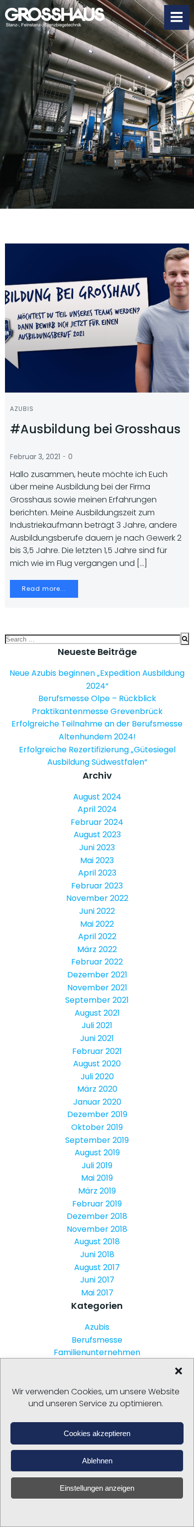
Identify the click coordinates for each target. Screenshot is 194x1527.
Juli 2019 (97, 1165)
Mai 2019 (97, 1178)
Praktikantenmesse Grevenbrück (97, 711)
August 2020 (97, 1063)
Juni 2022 (97, 911)
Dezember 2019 (97, 1114)
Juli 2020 (97, 1076)
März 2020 (97, 1089)
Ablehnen (97, 1460)
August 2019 (97, 1152)
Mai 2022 (97, 924)
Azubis (22, 408)
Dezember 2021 (97, 974)
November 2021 (97, 987)
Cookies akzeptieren (97, 1433)
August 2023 (97, 834)
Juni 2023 (97, 847)
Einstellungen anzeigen (97, 1488)
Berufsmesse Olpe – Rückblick (97, 698)
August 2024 (97, 797)
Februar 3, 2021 (35, 457)
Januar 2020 (97, 1102)
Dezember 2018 (97, 1216)
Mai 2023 (97, 860)
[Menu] (176, 17)
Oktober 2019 (97, 1127)
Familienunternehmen (97, 1352)
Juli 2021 (97, 1025)
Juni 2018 (97, 1254)
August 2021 (97, 1013)
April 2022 (97, 936)
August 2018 (97, 1241)
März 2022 (97, 949)
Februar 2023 (97, 885)
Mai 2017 (97, 1292)
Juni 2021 (97, 1038)
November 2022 (97, 898)
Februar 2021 (97, 1051)
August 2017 (97, 1267)
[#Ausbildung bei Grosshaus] (97, 317)
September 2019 (97, 1140)
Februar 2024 (97, 822)
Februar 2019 (97, 1203)
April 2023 (97, 873)
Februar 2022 (97, 961)
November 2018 (97, 1229)
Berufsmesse (97, 1340)
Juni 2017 (97, 1280)
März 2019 (97, 1191)
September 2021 (97, 1000)
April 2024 (97, 809)
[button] (179, 1371)
